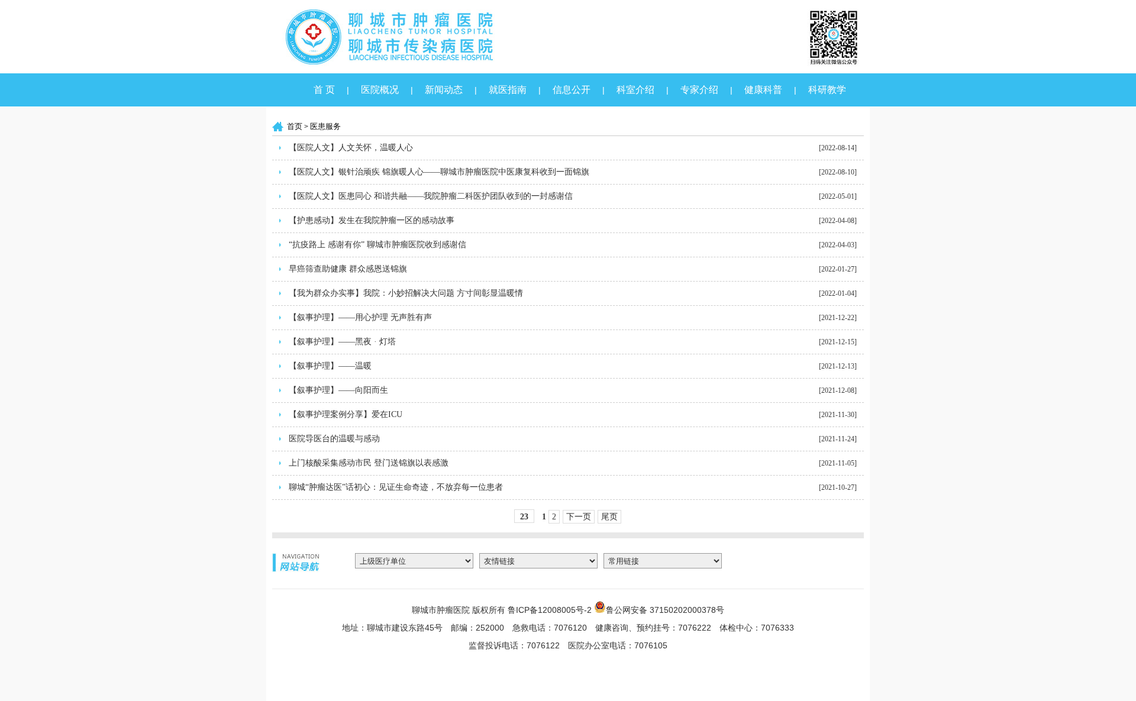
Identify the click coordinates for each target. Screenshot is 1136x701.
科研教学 (827, 90)
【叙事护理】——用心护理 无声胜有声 (360, 317)
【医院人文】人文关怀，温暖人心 (351, 147)
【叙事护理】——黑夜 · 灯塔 (342, 341)
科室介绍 (635, 90)
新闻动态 (444, 90)
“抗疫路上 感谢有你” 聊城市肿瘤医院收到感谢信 (377, 244)
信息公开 (571, 90)
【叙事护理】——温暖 (330, 365)
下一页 (578, 516)
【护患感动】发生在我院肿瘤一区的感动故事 (371, 220)
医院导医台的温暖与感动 (334, 438)
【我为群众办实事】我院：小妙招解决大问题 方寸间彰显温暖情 (406, 293)
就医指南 (508, 90)
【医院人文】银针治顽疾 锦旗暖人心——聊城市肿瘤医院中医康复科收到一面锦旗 (439, 171)
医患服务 (325, 126)
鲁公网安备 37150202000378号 (665, 609)
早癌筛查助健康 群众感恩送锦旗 (348, 268)
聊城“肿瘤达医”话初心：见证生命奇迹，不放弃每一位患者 (396, 487)
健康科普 (763, 90)
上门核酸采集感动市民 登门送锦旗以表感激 (368, 462)
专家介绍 (699, 90)
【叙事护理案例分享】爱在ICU (345, 414)
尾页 (609, 516)
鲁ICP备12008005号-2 (550, 610)
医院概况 (380, 90)
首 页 (324, 90)
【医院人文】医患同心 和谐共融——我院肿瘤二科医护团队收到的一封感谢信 (431, 196)
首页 (294, 126)
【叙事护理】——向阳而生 (338, 390)
